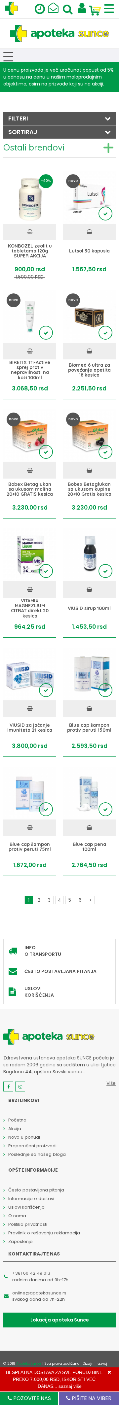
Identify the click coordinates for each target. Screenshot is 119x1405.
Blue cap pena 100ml (89, 847)
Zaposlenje (20, 1241)
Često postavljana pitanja (60, 971)
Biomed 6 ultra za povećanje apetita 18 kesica (89, 370)
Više (111, 1083)
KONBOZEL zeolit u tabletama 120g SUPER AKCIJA (30, 250)
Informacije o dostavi (31, 1198)
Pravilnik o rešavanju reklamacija (44, 1233)
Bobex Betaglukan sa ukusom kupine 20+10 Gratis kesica (89, 489)
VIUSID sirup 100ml (89, 608)
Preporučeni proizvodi (32, 1146)
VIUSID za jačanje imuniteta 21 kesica (29, 727)
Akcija (14, 1128)
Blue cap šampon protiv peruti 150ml (89, 727)
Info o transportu (42, 950)
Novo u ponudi (24, 1137)
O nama (17, 1216)
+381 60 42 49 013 (31, 1273)
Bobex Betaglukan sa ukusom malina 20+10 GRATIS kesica (30, 489)
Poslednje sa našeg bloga (37, 1154)
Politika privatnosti (27, 1224)
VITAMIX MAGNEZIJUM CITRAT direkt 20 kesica (30, 608)
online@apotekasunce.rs (39, 1293)
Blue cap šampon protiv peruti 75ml (30, 847)
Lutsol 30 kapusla (89, 251)
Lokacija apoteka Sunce (59, 1320)
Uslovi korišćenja (39, 991)
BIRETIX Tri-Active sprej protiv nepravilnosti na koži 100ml (29, 370)
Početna (17, 1120)
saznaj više (70, 1386)
